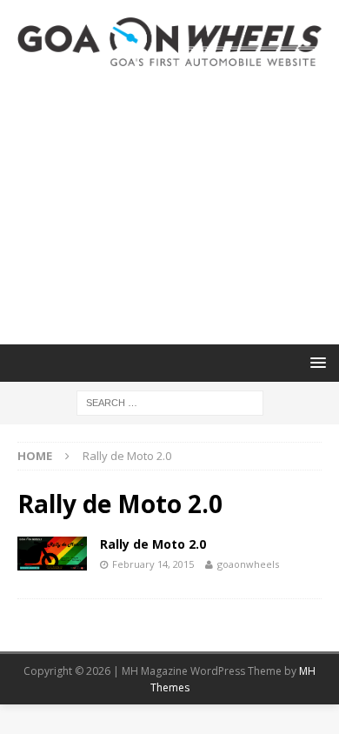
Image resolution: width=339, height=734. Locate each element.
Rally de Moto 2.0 (153, 544)
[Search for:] (169, 401)
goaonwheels (248, 564)
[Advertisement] (169, 205)
